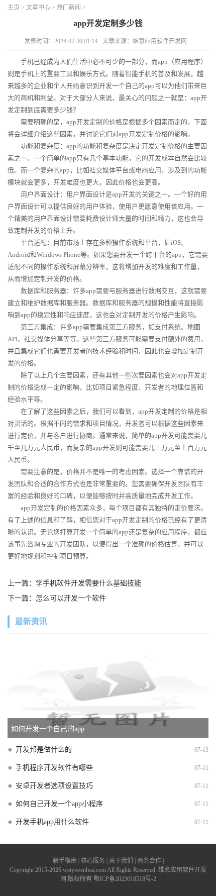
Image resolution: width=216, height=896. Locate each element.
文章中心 (38, 7)
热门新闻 (69, 7)
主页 (14, 7)
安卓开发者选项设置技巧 (54, 785)
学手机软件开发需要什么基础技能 (88, 583)
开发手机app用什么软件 (52, 822)
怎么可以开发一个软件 (71, 598)
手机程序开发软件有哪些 (54, 767)
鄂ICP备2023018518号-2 (124, 878)
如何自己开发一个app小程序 (59, 804)
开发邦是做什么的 (44, 749)
